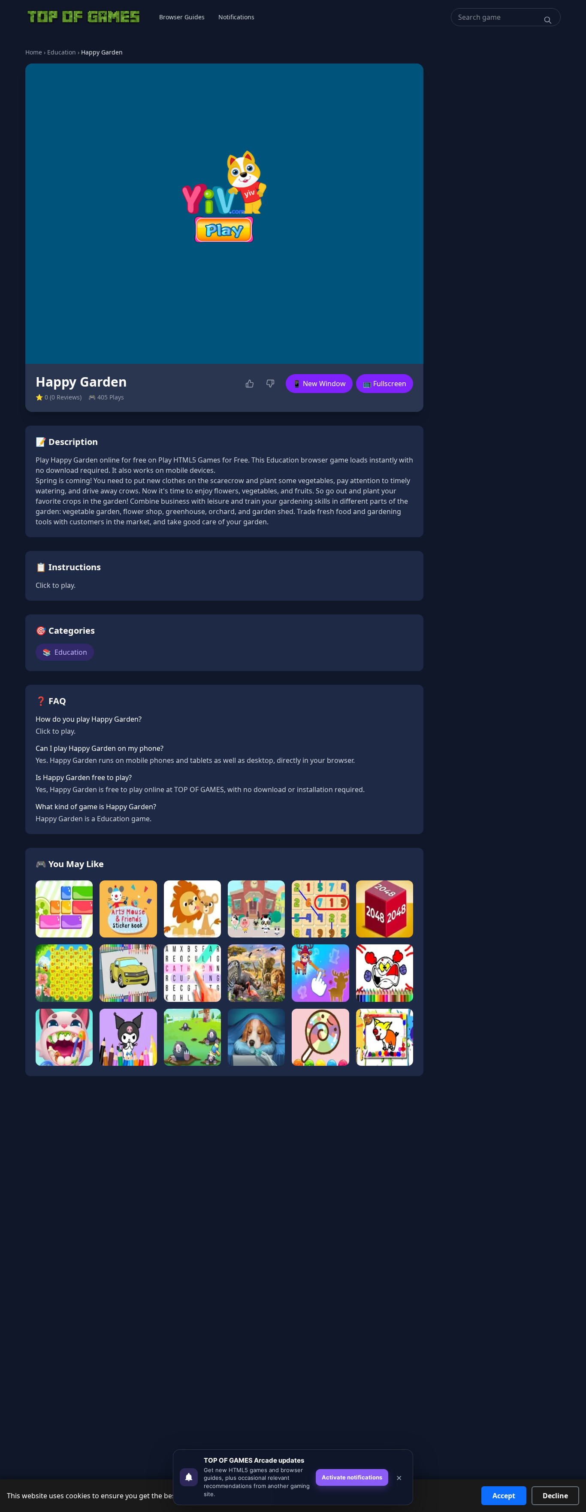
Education (61, 52)
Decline (555, 1495)
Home (33, 52)
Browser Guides (182, 17)
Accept (503, 1495)
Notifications (236, 17)
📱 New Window (319, 383)
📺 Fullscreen (384, 383)
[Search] (548, 20)
